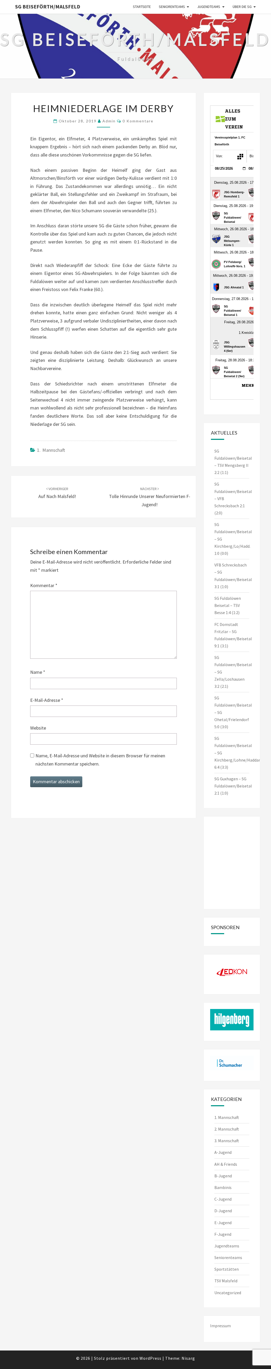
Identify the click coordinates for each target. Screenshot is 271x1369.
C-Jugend (223, 1199)
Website (38, 728)
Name (37, 672)
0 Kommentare (138, 121)
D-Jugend (223, 1210)
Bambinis (223, 1187)
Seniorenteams (172, 6)
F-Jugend (222, 1234)
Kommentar (43, 585)
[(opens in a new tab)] (243, 829)
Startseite (142, 6)
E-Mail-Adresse (46, 700)
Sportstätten (226, 1269)
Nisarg (188, 1358)
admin (109, 121)
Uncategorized (227, 1292)
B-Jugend (223, 1175)
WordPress (150, 1358)
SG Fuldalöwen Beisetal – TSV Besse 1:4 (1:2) (227, 605)
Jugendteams (208, 6)
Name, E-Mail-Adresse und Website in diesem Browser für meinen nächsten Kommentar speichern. (100, 760)
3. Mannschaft (226, 1140)
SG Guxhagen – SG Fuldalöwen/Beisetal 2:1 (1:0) (233, 786)
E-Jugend (223, 1222)
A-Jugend (223, 1152)
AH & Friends (225, 1164)
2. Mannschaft (226, 1129)
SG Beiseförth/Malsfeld (47, 6)
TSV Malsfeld (225, 1280)
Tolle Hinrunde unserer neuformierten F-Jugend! (149, 497)
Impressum (220, 1325)
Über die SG (242, 6)
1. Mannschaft (51, 450)
